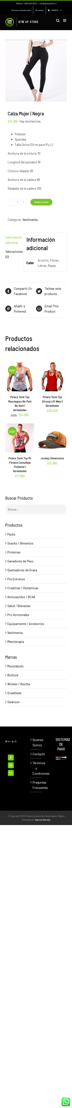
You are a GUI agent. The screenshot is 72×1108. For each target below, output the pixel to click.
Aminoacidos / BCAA (21, 597)
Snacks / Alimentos (20, 543)
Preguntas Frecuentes (36, 785)
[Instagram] (11, 765)
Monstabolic (15, 666)
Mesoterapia (15, 641)
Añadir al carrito (41, 202)
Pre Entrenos (16, 579)
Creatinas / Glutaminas (22, 588)
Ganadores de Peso (20, 561)
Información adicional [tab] (13, 240)
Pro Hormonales (18, 615)
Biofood (12, 675)
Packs (11, 534)
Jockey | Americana (52, 458)
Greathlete (14, 693)
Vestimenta (30, 219)
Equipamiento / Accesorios (25, 623)
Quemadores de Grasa (22, 570)
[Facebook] (11, 758)
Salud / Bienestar (19, 606)
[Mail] (11, 773)
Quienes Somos (36, 742)
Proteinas (13, 552)
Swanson (13, 702)
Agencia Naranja (42, 819)
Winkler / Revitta (18, 684)
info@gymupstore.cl (47, 3)
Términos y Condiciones (36, 768)
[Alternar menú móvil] (65, 20)
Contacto (36, 754)
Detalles (20, 382)
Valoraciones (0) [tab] (13, 254)
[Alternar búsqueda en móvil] (58, 20)
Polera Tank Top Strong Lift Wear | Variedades (52, 401)
